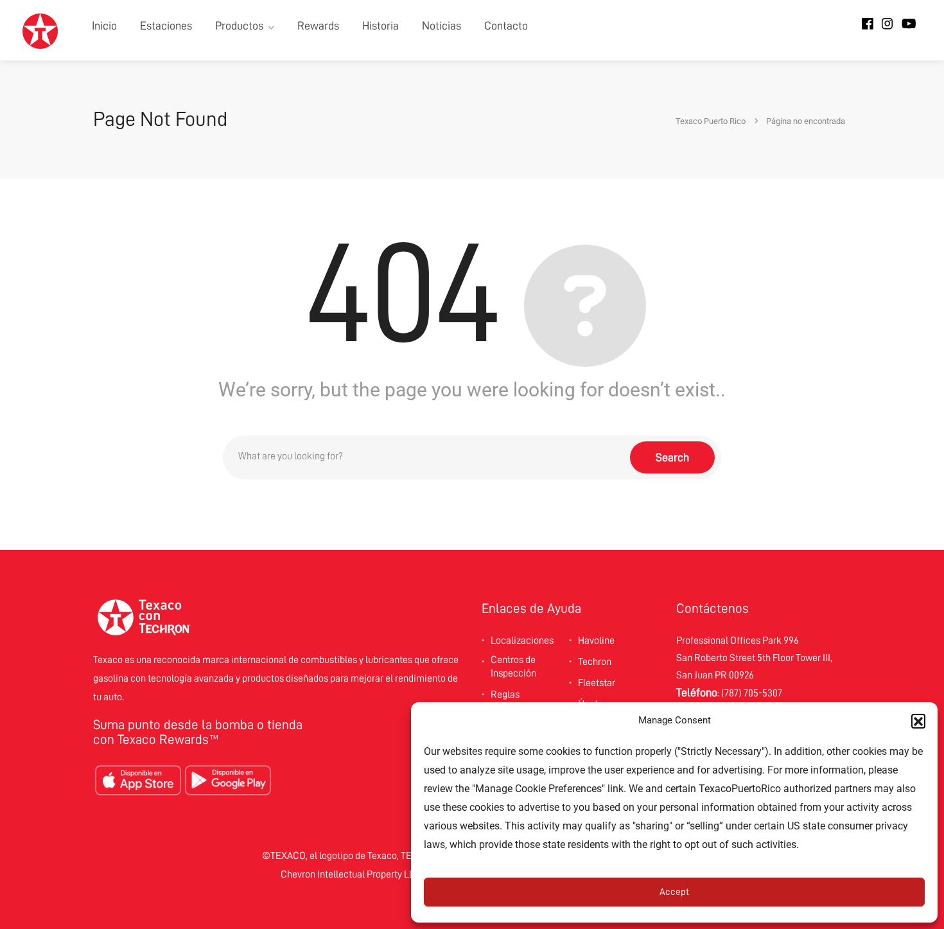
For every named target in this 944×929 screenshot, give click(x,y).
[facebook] (867, 24)
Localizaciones (522, 640)
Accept (674, 892)
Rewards (318, 25)
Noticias (441, 25)
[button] (918, 720)
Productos (239, 25)
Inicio (104, 25)
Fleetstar (596, 683)
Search (672, 457)
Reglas (505, 694)
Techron (594, 662)
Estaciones (166, 25)
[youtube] (909, 24)
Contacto (506, 25)
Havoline (596, 640)
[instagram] (887, 24)
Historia (380, 25)
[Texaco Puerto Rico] (40, 30)
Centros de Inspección (513, 666)
